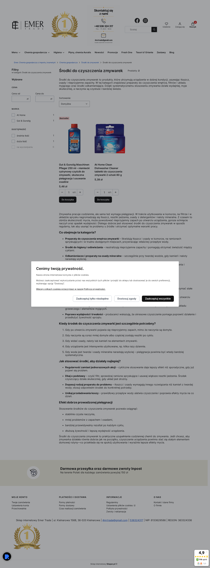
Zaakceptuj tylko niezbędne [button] (92, 298)
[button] (6, 556)
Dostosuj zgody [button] (126, 298)
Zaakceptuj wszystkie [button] (158, 298)
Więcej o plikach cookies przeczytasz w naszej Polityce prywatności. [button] (70, 289)
